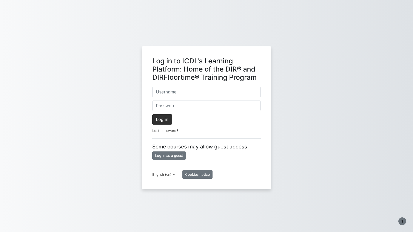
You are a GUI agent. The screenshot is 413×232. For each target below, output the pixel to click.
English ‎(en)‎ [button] (162, 174)
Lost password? (165, 130)
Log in (162, 119)
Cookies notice (197, 174)
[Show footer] (402, 221)
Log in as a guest (169, 155)
